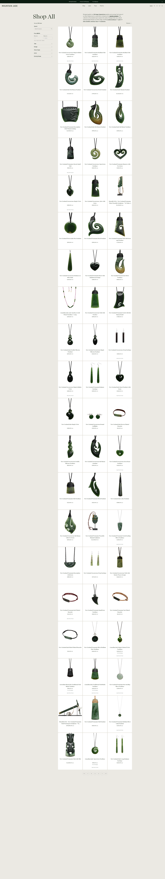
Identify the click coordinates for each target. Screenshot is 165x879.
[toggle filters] (52, 43)
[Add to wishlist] (81, 28)
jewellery (88, 21)
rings (96, 21)
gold (119, 19)
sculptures (102, 21)
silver (84, 21)
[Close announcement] (162, 1)
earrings (93, 21)
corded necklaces (111, 19)
